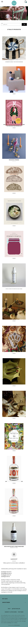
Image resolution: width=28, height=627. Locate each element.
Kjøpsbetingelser (16, 608)
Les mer (24, 621)
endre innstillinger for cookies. (10, 622)
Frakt (9, 608)
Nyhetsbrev (20, 612)
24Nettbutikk (17, 625)
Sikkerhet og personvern (11, 612)
